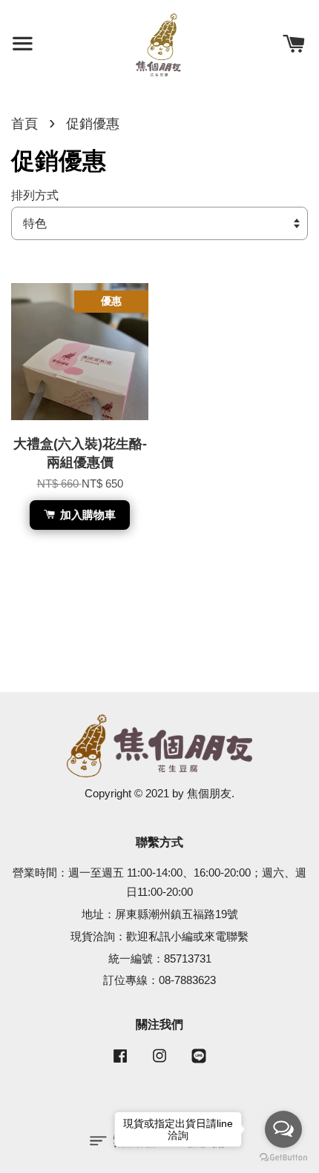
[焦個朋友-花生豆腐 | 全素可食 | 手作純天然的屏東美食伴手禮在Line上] (198, 1062)
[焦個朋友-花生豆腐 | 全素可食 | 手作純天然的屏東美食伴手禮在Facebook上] (120, 1062)
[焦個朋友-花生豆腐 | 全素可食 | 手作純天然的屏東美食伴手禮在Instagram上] (159, 1062)
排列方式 (35, 195)
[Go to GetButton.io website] (283, 1158)
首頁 (24, 123)
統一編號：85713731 (159, 958)
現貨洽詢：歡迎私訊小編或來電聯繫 (159, 936)
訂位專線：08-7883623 (159, 980)
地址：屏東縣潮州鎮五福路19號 (160, 914)
